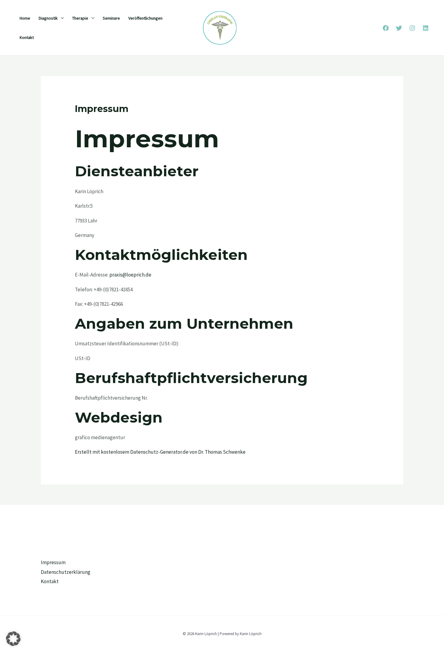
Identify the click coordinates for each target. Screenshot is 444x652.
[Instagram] (412, 28)
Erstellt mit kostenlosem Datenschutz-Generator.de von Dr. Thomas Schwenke (160, 452)
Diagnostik (48, 18)
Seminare (111, 18)
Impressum (53, 562)
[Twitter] (399, 28)
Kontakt (27, 37)
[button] (13, 638)
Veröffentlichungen (145, 18)
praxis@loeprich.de (130, 274)
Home (25, 18)
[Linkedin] (426, 28)
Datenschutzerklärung (65, 572)
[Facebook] (386, 28)
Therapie (80, 18)
